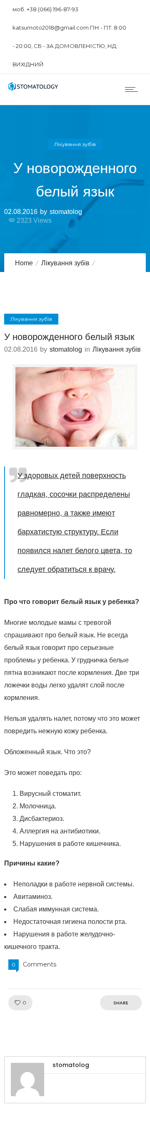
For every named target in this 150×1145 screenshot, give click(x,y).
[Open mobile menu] (133, 89)
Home (24, 263)
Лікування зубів (65, 263)
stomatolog (66, 211)
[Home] (33, 89)
